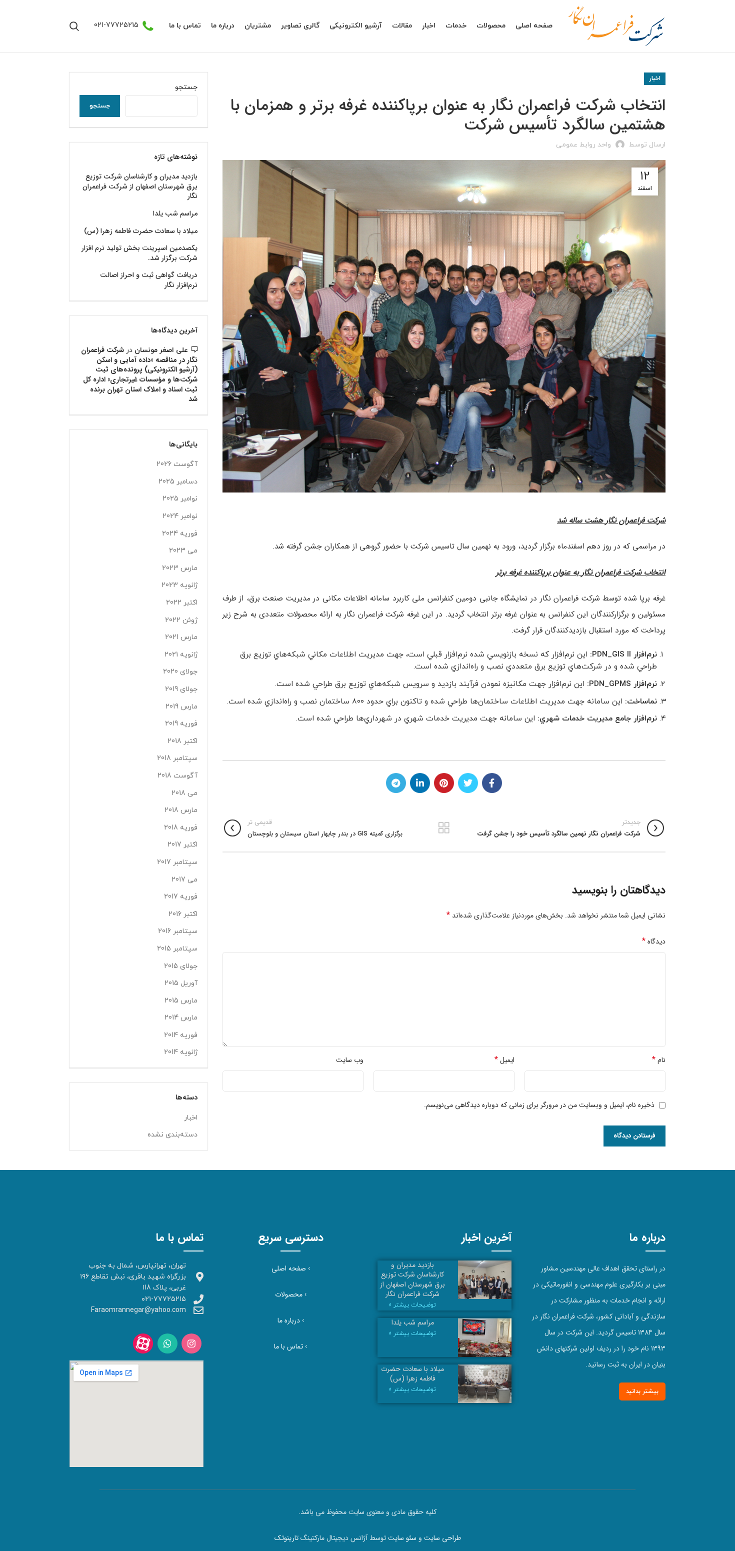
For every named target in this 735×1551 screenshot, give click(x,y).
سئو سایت (402, 1538)
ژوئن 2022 (181, 620)
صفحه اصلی (289, 1268)
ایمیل (504, 1060)
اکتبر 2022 (182, 603)
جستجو (186, 87)
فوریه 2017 (181, 897)
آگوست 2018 (178, 775)
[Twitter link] (468, 783)
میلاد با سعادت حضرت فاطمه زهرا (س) (141, 231)
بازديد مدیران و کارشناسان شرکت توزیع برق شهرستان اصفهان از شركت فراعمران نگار (140, 187)
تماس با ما (288, 1346)
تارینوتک (286, 1538)
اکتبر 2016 (183, 914)
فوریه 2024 (180, 533)
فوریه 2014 (181, 1035)
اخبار (654, 78)
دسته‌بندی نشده (173, 1135)
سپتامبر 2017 (177, 862)
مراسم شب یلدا (175, 214)
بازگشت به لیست (443, 828)
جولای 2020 (180, 671)
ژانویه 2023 (180, 585)
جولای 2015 (181, 966)
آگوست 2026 (177, 464)
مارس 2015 (181, 1001)
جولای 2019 (181, 689)
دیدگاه (654, 941)
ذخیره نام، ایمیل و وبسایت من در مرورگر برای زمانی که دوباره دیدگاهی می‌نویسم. (539, 1105)
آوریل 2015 (181, 983)
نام (659, 1060)
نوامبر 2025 (180, 499)
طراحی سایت (442, 1538)
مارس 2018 (181, 810)
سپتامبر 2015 (177, 949)
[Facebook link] (492, 783)
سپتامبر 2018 (177, 758)
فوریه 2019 (181, 723)
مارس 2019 (182, 707)
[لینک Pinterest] (444, 783)
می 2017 (185, 879)
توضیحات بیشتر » (412, 1305)
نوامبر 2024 (180, 516)
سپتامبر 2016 (178, 931)
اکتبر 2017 (183, 845)
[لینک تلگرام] (396, 783)
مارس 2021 (181, 637)
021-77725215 (116, 25)
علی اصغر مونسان (161, 350)
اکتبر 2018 (183, 741)
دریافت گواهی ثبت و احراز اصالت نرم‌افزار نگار (149, 280)
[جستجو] (74, 26)
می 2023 (183, 551)
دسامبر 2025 (178, 481)
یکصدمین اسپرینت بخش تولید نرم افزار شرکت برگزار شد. (140, 253)
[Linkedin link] (420, 783)
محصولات (288, 1294)
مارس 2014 (181, 1017)
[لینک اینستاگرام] (192, 1344)
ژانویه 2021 (181, 655)
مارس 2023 (180, 568)
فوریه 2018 (181, 827)
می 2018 (185, 793)
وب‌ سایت (350, 1060)
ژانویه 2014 (181, 1052)
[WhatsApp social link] (168, 1344)
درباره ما (289, 1320)
